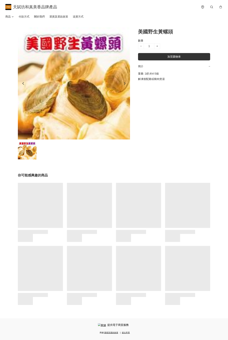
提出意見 (126, 332)
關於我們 (39, 16)
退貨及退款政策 (58, 16)
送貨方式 (78, 16)
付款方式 (24, 16)
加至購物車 (174, 56)
